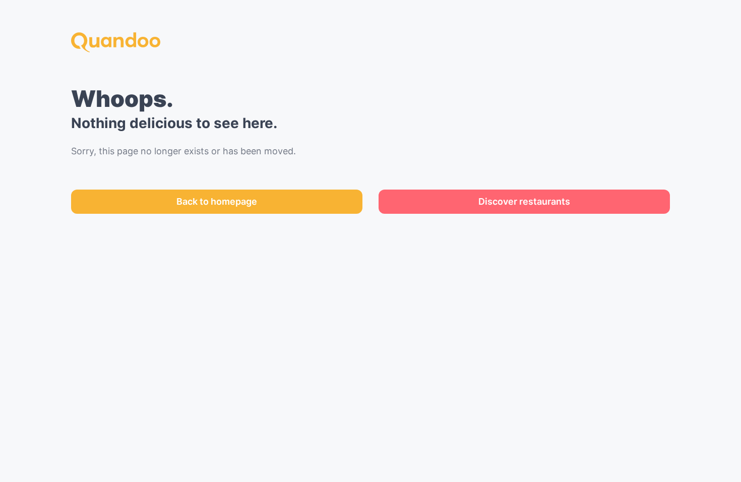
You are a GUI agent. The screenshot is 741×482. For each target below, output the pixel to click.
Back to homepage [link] (216, 201)
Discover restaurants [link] (524, 201)
